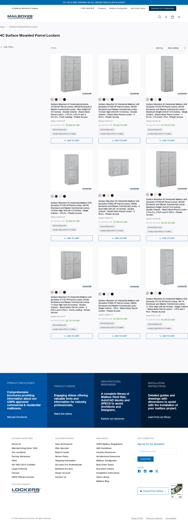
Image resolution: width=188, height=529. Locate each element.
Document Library (105, 468)
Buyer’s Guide (62, 452)
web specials (62, 448)
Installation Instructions (107, 473)
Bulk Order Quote (138, 8)
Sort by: (159, 48)
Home (2, 27)
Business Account (64, 468)
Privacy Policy (137, 518)
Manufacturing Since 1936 (24, 448)
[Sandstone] (60, 99)
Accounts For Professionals (162, 8)
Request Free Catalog (153, 491)
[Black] (64, 99)
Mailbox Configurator (118, 8)
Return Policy (61, 456)
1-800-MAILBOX (87, 8)
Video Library (102, 477)
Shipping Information (65, 460)
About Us (16, 444)
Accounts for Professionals (68, 464)
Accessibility (171, 518)
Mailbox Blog (102, 481)
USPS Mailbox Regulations (109, 444)
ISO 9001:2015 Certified (23, 464)
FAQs (14, 460)
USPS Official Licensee (23, 477)
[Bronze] (56, 99)
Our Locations (19, 452)
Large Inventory (19, 468)
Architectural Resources (108, 456)
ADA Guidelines (103, 448)
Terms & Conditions (154, 518)
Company (102, 8)
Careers (16, 473)
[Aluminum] (52, 99)
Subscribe (145, 459)
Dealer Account (62, 473)
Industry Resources (105, 452)
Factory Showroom (21, 456)
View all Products (63, 444)
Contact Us (60, 477)
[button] (177, 17)
